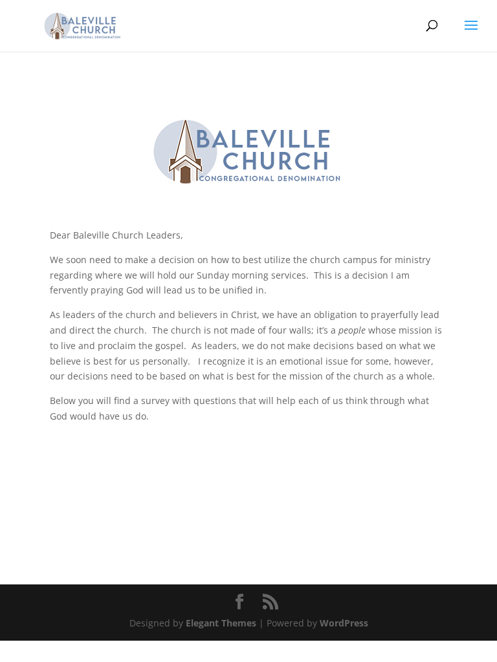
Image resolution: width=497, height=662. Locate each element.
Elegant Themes (221, 623)
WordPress (344, 623)
